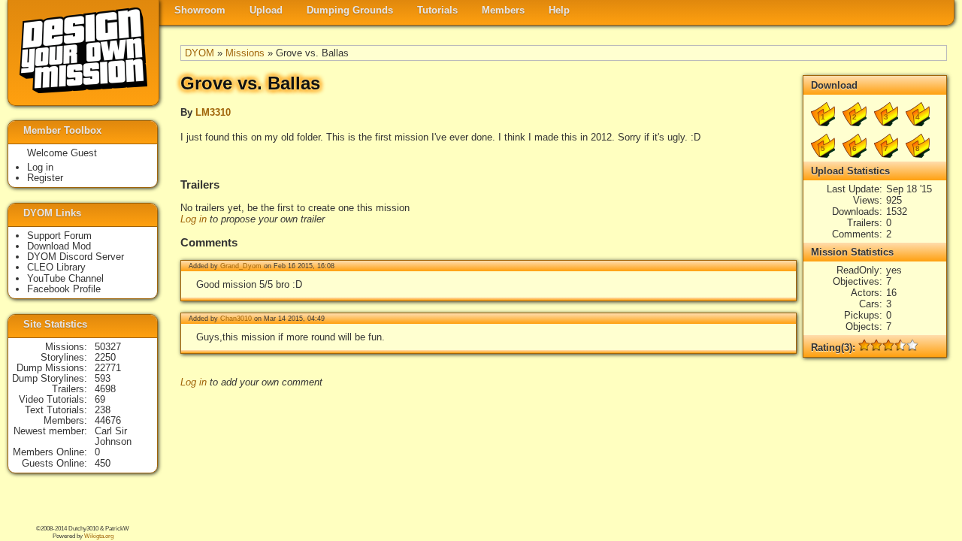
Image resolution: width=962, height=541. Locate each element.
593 (102, 378)
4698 (105, 388)
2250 (105, 357)
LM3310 (213, 112)
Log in (193, 219)
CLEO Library (56, 267)
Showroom (199, 10)
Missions (245, 53)
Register (45, 177)
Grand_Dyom (241, 266)
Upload (266, 10)
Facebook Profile (64, 289)
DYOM (199, 53)
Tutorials (437, 10)
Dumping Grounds (350, 10)
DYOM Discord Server (75, 256)
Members (503, 10)
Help (559, 10)
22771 (108, 367)
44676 (108, 420)
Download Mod (59, 246)
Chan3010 (236, 318)
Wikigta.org (98, 536)
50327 (108, 346)
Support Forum (59, 235)
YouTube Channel (65, 278)
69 (100, 399)
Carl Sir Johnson (113, 436)
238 (102, 410)
